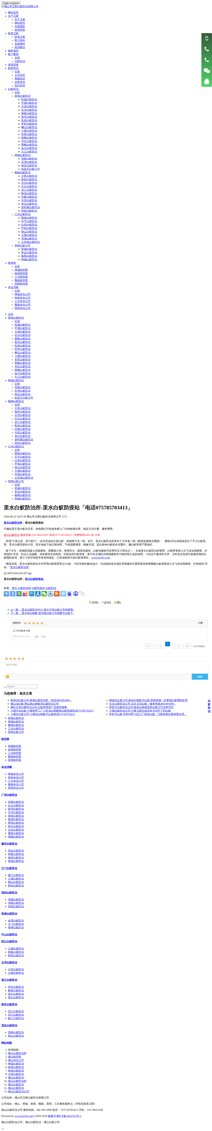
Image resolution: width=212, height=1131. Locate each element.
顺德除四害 (21, 280)
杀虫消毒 (6, 767)
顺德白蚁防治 (16, 401)
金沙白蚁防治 (22, 373)
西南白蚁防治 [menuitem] (29, 217)
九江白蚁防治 (22, 377)
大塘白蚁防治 (22, 470)
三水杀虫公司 (22, 301)
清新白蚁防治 (16, 903)
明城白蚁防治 (22, 498)
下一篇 (42, 613)
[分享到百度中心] (75, 593)
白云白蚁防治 (16, 805)
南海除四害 (21, 273)
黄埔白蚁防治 (16, 819)
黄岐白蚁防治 (22, 338)
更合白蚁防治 (22, 491)
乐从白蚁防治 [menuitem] (29, 186)
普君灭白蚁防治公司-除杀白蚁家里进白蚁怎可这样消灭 (141, 707)
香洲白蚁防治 (16, 927)
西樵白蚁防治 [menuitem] (29, 144)
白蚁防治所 (24, 588)
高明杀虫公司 (22, 308)
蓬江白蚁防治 (16, 875)
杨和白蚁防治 (22, 495)
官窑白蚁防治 (22, 359)
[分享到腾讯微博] (31, 593)
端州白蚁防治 (16, 857)
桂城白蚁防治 (22, 324)
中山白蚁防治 (9, 934)
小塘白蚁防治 (22, 356)
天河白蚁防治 (16, 812)
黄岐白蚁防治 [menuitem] (29, 113)
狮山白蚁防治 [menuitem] (29, 127)
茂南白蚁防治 (16, 1032)
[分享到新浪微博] (25, 593)
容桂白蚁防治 (22, 443)
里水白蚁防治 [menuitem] (29, 116)
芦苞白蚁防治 (22, 463)
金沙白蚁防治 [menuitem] (29, 148)
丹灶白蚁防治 (22, 366)
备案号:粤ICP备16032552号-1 (64, 1116)
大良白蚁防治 (22, 408)
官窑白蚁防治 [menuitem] (29, 134)
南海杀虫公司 (22, 297)
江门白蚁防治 (9, 868)
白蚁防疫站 (38, 588)
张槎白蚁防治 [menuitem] (29, 158)
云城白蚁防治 (16, 972)
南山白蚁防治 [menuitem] (29, 231)
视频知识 (20, 78)
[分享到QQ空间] (19, 593)
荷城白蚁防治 (22, 488)
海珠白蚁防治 (16, 815)
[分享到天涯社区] (63, 593)
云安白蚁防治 (16, 969)
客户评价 (20, 40)
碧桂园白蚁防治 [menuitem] (30, 207)
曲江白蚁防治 (16, 1018)
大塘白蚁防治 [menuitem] (29, 235)
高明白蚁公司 (16, 481)
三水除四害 (21, 276)
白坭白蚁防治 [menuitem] (29, 224)
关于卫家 (20, 19)
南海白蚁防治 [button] (22, 96)
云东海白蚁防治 (24, 477)
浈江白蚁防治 (16, 1014)
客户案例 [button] (13, 54)
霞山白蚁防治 (16, 997)
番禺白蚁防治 (16, 833)
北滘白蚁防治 (22, 415)
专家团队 (20, 26)
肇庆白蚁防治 (9, 843)
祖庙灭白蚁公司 (24, 397)
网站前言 (20, 23)
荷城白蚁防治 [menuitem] (29, 249)
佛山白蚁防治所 (17, 1053)
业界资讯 (20, 82)
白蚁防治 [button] (13, 89)
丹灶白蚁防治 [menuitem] (29, 141)
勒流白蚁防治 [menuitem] (29, 193)
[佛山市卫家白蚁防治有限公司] (106, 6)
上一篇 (42, 609)
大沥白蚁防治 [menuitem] (29, 106)
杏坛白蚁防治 (22, 436)
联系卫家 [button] (13, 33)
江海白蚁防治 (16, 878)
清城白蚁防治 (16, 899)
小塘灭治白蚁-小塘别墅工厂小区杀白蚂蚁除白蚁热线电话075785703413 (51, 710)
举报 (43, 636)
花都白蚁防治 (16, 802)
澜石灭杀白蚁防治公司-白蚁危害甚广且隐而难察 (38, 707)
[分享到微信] (44, 593)
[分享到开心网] (56, 593)
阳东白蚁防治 (16, 955)
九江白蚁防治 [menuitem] (29, 151)
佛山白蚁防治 (16, 1077)
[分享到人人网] (38, 593)
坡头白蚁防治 (16, 994)
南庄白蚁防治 (22, 394)
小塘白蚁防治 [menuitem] (29, 130)
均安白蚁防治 (22, 432)
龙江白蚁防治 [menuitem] (29, 189)
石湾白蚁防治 (22, 390)
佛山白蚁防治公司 (18, 1091)
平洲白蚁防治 (22, 328)
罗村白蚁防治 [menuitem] (29, 123)
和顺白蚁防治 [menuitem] (29, 137)
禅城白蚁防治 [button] (22, 155)
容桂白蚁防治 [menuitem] (29, 210)
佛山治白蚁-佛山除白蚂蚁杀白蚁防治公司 (34, 703)
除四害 (5, 739)
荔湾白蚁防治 (16, 809)
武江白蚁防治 (16, 1011)
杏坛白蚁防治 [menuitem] (29, 203)
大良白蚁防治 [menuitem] (29, 176)
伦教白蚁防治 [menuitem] (29, 196)
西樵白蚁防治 (22, 370)
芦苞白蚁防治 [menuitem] (29, 228)
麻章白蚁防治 (16, 990)
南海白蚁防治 (16, 317)
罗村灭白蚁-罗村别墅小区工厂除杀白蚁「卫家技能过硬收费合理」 (148, 714)
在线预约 (20, 43)
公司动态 (20, 75)
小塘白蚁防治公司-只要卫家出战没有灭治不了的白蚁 (140, 710)
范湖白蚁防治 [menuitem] (29, 238)
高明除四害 (21, 283)
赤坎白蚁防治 (16, 987)
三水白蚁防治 (16, 446)
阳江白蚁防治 (9, 941)
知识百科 (20, 85)
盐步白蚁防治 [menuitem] (29, 109)
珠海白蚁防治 (9, 913)
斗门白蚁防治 (16, 924)
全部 (17, 57)
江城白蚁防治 (16, 948)
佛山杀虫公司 (16, 1060)
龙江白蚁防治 (22, 422)
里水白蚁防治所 (19, 567)
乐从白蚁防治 (22, 418)
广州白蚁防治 (9, 794)
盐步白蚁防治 (22, 335)
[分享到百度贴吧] (50, 593)
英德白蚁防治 (16, 906)
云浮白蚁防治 (9, 962)
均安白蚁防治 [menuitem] (29, 200)
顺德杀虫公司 (22, 304)
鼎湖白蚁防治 (16, 861)
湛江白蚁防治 (9, 979)
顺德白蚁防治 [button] (22, 172)
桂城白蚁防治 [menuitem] (29, 99)
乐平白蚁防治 (22, 457)
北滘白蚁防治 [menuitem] (29, 183)
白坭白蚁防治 (22, 460)
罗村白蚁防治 (22, 349)
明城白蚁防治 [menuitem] (29, 259)
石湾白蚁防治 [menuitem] (29, 162)
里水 (14, 588)
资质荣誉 (20, 29)
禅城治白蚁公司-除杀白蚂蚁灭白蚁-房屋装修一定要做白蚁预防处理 (148, 700)
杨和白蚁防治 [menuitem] (29, 256)
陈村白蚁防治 (22, 411)
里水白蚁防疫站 (34, 579)
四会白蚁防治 (16, 850)
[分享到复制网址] (82, 593)
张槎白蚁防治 (22, 387)
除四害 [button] (12, 263)
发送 (200, 676)
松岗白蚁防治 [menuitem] (29, 120)
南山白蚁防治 (22, 467)
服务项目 (13, 50)
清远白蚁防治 (9, 892)
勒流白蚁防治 (22, 425)
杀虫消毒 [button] (13, 287)
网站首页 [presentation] (13, 12)
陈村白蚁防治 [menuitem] (29, 179)
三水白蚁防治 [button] (22, 214)
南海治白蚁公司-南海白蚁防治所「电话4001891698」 (41, 700)
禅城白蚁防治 (16, 380)
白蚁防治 (20, 61)
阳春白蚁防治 (16, 952)
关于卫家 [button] (13, 16)
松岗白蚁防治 (22, 345)
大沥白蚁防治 (22, 331)
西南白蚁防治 (22, 453)
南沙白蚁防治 (16, 826)
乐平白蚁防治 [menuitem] (29, 221)
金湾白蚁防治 (16, 920)
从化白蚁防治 (16, 829)
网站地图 (6, 1042)
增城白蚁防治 (16, 836)
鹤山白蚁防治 (16, 882)
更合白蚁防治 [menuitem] (29, 252)
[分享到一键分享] (12, 593)
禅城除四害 (21, 270)
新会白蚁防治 (16, 885)
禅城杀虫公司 (22, 294)
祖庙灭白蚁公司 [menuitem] (30, 169)
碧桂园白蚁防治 (24, 439)
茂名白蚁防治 (9, 1025)
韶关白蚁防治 (9, 1004)
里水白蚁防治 (22, 342)
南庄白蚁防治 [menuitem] (29, 165)
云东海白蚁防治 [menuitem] (30, 242)
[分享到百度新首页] (69, 593)
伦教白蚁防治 (22, 429)
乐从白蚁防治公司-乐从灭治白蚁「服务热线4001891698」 (142, 703)
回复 (36, 636)
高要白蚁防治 (16, 854)
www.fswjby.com (100, 557)
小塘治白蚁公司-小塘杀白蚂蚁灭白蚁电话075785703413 (42, 714)
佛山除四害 (14, 1056)
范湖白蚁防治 (22, 474)
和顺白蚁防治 (22, 363)
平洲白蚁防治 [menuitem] (29, 103)
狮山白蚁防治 (22, 352)
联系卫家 (20, 36)
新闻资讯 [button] (13, 68)
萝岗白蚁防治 (16, 822)
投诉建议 (20, 47)
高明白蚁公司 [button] (22, 245)
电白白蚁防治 (16, 1035)
